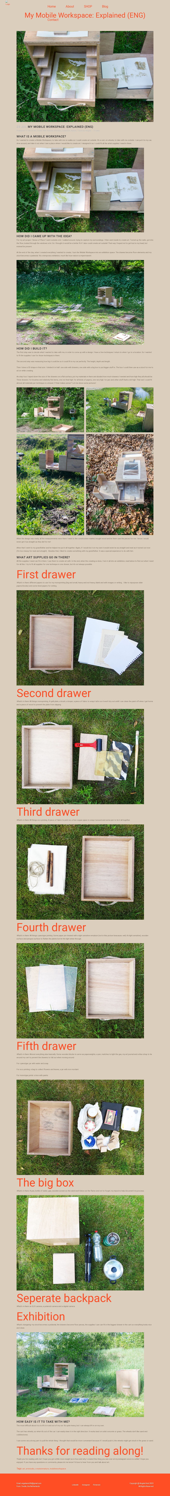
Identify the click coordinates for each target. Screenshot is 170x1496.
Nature (74, 130)
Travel (79, 130)
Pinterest (96, 1485)
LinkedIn (75, 1485)
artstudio (30, 1468)
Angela (88, 130)
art (24, 1468)
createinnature (42, 1468)
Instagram (86, 1485)
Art (34, 130)
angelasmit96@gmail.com (31, 1483)
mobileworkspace (58, 1468)
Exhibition (66, 130)
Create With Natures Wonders (49, 130)
